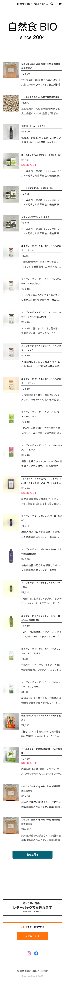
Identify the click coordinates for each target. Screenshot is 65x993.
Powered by (29, 976)
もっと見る (32, 854)
